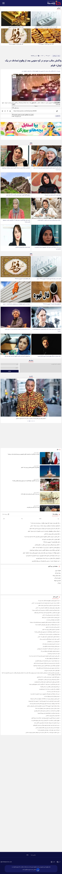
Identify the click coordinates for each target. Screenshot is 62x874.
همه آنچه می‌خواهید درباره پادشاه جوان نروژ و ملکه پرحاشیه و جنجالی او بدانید (44, 703)
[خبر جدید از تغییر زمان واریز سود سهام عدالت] (50, 498)
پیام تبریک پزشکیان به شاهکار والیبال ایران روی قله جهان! (48, 713)
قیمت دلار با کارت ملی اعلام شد (33, 507)
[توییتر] (2, 111)
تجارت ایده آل (58, 578)
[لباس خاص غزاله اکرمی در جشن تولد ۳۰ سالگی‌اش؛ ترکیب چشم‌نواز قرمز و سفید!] (16, 208)
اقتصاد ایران (58, 571)
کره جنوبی (58, 116)
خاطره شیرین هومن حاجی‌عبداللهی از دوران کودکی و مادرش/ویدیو (47, 682)
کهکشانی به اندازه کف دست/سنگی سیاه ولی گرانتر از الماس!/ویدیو (46, 711)
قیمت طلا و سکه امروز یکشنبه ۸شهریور (16, 27)
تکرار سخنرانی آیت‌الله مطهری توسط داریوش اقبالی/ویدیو (49, 356)
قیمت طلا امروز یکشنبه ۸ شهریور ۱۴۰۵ (46, 44)
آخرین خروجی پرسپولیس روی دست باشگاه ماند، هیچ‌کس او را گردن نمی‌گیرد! (44, 699)
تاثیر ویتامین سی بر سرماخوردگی (53, 641)
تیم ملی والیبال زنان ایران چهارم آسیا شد (51, 696)
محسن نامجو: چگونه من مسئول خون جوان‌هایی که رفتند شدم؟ (47, 625)
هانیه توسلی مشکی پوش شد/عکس (22, 247)
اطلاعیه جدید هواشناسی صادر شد (52, 620)
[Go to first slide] (59, 395)
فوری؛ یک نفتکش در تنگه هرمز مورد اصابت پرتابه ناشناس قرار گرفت (46, 612)
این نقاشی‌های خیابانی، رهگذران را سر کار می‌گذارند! (49, 687)
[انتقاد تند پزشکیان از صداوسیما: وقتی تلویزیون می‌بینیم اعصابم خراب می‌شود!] (50, 458)
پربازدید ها (55, 514)
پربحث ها (5, 514)
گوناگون (58, 8)
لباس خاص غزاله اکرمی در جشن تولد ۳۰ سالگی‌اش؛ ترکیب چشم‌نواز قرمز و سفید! (16, 221)
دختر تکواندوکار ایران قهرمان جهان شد (52, 658)
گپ (59, 862)
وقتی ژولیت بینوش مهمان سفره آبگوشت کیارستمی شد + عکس (47, 608)
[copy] (57, 111)
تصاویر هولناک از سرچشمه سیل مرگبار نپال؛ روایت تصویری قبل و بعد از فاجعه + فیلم (41, 553)
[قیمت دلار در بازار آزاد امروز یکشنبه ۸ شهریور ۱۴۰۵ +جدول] (46, 18)
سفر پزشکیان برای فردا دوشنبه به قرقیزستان (51, 646)
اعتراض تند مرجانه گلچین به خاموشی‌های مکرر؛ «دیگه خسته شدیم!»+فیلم (45, 718)
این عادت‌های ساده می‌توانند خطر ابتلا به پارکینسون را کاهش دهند (46, 723)
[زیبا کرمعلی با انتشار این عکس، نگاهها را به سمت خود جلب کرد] (16, 344)
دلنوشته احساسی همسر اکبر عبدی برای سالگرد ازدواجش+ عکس (47, 727)
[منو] (3, 3)
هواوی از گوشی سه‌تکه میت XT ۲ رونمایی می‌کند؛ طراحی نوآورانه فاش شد (45, 720)
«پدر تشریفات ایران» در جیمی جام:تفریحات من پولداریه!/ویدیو (46, 561)
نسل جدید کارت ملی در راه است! (53, 691)
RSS (27, 855)
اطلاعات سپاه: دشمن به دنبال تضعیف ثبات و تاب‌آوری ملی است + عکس (45, 603)
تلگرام (54, 862)
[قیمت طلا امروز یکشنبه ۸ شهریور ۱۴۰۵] (46, 35)
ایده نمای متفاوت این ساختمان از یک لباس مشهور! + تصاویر (31, 418)
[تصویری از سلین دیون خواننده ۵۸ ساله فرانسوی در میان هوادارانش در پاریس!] (46, 317)
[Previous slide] (3, 395)
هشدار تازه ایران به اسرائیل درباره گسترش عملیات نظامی (48, 605)
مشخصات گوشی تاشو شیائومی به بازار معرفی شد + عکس (48, 637)
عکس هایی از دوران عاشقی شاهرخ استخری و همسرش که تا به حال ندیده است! (47, 169)
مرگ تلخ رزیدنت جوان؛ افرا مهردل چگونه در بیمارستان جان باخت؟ (45, 523)
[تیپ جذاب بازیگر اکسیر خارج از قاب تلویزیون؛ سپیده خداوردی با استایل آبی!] (46, 235)
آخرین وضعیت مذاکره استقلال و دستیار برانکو (50, 617)
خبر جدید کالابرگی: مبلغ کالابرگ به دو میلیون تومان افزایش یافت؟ (25, 481)
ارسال (9, 371)
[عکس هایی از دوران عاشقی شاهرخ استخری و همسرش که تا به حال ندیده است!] (46, 155)
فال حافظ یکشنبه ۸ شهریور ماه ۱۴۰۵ (16, 44)
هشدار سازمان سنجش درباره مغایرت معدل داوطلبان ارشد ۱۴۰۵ (47, 708)
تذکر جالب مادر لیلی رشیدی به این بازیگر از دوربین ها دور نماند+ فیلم (45, 528)
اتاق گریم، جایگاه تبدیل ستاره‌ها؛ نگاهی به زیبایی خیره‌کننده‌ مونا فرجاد (16, 168)
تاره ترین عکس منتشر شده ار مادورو (52, 627)
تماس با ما (33, 855)
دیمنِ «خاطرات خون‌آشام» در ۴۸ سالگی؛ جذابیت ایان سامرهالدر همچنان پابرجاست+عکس (42, 732)
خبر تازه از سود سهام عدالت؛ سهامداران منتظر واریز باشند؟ (48, 730)
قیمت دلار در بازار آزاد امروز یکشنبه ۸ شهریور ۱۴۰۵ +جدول (46, 27)
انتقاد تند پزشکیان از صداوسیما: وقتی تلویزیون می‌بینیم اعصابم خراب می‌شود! (23, 454)
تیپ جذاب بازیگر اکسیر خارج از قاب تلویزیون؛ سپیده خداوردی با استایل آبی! (48, 248)
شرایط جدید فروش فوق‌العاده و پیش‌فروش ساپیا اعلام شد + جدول (16, 304)
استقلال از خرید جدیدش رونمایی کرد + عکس (50, 615)
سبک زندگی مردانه (57, 575)
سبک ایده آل (58, 573)
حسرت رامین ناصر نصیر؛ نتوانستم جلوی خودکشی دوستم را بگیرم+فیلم (46, 725)
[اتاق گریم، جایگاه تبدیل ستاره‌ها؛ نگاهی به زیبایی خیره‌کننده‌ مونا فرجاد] (16, 155)
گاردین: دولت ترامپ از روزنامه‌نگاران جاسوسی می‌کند (49, 639)
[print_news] (10, 111)
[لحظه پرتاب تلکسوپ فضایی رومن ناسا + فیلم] (50, 471)
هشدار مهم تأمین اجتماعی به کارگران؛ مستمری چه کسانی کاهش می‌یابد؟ (45, 610)
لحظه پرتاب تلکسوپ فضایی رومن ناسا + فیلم (30, 467)
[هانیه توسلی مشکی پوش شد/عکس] (16, 235)
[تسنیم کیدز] (31, 129)
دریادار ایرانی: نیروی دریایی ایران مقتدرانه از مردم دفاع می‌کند (47, 668)
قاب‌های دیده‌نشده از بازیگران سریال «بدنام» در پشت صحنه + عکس (45, 526)
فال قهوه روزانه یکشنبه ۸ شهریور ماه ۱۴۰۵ (52, 304)
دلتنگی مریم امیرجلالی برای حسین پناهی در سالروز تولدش (49, 220)
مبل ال (59, 583)
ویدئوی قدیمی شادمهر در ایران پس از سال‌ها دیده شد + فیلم (46, 547)
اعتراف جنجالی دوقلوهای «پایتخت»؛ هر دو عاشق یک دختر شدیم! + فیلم (44, 531)
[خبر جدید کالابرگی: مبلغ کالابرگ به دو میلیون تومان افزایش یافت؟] (50, 485)
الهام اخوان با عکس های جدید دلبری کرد (53, 195)
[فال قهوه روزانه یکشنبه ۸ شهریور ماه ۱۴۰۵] (46, 291)
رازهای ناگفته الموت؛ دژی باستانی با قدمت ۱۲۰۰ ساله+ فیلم (18, 195)
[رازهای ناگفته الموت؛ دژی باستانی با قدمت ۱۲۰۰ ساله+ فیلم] (16, 182)
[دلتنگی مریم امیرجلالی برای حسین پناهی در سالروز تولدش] (46, 208)
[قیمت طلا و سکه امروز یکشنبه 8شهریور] (16, 18)
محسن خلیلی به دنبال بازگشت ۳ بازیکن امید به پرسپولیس (48, 649)
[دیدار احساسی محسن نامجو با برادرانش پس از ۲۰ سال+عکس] (16, 317)
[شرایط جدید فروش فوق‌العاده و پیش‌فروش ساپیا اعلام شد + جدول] (16, 291)
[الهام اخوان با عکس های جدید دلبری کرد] (46, 182)
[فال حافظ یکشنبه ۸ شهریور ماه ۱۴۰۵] (16, 35)
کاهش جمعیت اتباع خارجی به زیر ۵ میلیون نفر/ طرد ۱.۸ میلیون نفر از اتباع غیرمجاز (44, 701)
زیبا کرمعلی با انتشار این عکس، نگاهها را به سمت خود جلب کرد (17, 356)
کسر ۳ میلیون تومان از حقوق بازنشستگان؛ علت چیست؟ (48, 600)
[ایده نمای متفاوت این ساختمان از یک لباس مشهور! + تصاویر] (31, 398)
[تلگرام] (5, 111)
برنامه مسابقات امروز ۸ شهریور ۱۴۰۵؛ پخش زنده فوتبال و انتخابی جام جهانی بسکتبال (43, 706)
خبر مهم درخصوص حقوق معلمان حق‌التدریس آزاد (50, 651)
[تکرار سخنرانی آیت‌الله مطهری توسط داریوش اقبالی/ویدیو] (46, 344)
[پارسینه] (53, 3)
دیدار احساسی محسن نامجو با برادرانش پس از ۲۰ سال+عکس (17, 329)
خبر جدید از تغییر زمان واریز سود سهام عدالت (30, 494)
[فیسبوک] (7, 111)
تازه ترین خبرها (57, 580)
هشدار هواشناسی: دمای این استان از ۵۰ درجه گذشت (49, 634)
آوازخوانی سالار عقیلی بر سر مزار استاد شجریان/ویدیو (48, 558)
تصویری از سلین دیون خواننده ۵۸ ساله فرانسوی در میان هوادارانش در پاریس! (46, 330)
